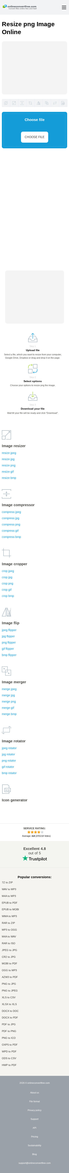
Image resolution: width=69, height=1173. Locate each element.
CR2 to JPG (9, 957)
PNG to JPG (9, 984)
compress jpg (10, 518)
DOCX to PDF (10, 1017)
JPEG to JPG (9, 950)
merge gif (8, 707)
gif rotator (8, 766)
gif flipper (8, 648)
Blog (34, 1154)
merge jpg (8, 695)
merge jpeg (9, 689)
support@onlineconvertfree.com (35, 1163)
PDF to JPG (9, 1024)
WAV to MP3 (9, 889)
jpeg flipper (9, 630)
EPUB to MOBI (10, 909)
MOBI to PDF (9, 963)
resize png (8, 465)
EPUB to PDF (9, 902)
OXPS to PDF (10, 1044)
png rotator (9, 760)
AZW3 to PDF (10, 977)
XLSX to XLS (9, 1004)
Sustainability (34, 1145)
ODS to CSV (9, 1058)
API (34, 1128)
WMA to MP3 (9, 916)
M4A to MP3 (9, 896)
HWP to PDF (9, 1065)
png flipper (9, 642)
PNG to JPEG (10, 990)
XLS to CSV (8, 997)
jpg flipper (8, 636)
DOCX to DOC (10, 1011)
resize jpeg (9, 452)
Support (34, 1119)
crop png (7, 583)
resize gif (8, 471)
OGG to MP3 (9, 970)
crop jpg (7, 577)
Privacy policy (34, 1110)
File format (34, 1101)
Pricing (34, 1136)
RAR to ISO (8, 943)
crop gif (6, 589)
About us (34, 1092)
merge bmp (9, 714)
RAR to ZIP (8, 923)
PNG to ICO (9, 1038)
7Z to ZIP (7, 882)
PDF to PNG (9, 1031)
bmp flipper (9, 655)
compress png (11, 524)
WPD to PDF (9, 1051)
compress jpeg (11, 512)
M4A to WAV (9, 936)
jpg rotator (8, 754)
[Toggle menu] (64, 7)
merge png (9, 701)
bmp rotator (9, 773)
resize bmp (9, 477)
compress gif (10, 530)
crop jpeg (8, 571)
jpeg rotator (9, 748)
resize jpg (8, 459)
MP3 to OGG (9, 929)
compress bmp (11, 536)
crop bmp (8, 596)
